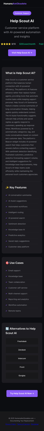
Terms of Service (23, 424)
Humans (15, 3)
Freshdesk (22, 341)
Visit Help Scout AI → (22, 52)
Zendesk (22, 350)
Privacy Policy (11, 424)
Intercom (22, 358)
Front (22, 367)
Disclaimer (35, 424)
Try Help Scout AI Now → (22, 393)
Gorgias (22, 375)
